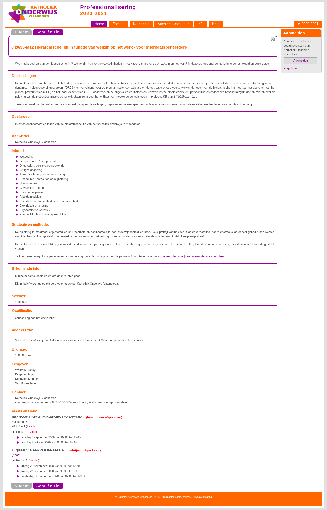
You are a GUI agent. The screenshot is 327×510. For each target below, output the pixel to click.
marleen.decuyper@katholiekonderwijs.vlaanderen (193, 256)
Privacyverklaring (202, 497)
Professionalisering (108, 7)
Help (216, 24)
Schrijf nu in (48, 32)
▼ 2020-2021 (308, 24)
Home (99, 24)
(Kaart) (30, 426)
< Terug (21, 32)
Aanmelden (300, 60)
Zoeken (119, 24)
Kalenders (141, 24)
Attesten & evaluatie (173, 24)
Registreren (291, 68)
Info (201, 24)
